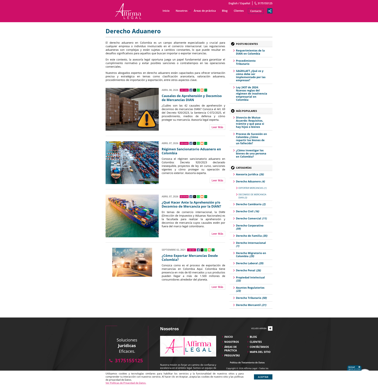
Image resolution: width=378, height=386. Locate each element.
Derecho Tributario (251, 298)
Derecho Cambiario (250, 204)
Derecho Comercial (251, 218)
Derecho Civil (247, 211)
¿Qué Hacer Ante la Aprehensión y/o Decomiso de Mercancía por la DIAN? (191, 204)
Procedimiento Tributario (246, 62)
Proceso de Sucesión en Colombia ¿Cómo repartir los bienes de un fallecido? (251, 138)
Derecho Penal (248, 270)
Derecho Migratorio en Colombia (251, 254)
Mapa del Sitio (260, 352)
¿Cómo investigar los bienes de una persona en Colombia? (251, 153)
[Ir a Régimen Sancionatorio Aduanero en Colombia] (132, 162)
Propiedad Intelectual (250, 279)
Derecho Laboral (249, 263)
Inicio (166, 10)
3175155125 (265, 3)
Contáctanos (259, 347)
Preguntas (232, 355)
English (233, 3)
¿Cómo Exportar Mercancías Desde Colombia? (190, 258)
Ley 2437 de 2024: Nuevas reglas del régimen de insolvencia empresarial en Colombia (251, 93)
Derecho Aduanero (250, 181)
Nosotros (182, 10)
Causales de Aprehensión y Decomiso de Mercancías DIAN (192, 98)
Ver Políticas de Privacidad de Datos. (126, 383)
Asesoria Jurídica (250, 174)
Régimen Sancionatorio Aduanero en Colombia (191, 151)
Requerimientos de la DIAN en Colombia (250, 52)
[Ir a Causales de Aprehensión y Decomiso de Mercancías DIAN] (132, 109)
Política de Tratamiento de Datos (247, 362)
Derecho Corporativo (249, 227)
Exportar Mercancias (252, 187)
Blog (225, 10)
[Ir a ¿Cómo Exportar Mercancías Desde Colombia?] (132, 262)
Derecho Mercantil (251, 305)
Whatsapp (198, 90)
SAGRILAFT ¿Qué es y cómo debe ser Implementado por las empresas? (250, 75)
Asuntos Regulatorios (250, 289)
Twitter (194, 90)
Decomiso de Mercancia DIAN (252, 196)
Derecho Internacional (251, 244)
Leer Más (217, 127)
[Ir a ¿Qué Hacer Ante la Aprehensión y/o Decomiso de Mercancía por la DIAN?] (132, 216)
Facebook (190, 90)
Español (245, 3)
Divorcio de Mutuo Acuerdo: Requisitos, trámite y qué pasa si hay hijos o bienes (250, 122)
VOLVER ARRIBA (259, 328)
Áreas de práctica (205, 10)
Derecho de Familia (251, 235)
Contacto (255, 11)
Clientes (239, 10)
